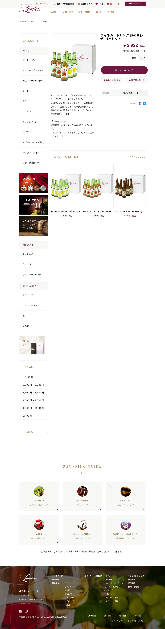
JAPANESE (92, 616)
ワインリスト (70, 587)
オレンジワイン (30, 122)
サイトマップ (116, 621)
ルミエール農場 (111, 587)
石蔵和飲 (109, 579)
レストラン (109, 594)
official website (135, 4)
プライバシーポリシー (137, 621)
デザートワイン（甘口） (34, 142)
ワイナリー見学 (111, 601)
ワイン (67, 583)
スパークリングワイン (114, 583)
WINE (54, 12)
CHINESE (122, 616)
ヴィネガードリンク (32, 274)
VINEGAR (68, 12)
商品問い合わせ (137, 80)
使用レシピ (69, 601)
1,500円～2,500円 (33, 385)
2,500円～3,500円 (33, 392)
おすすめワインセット (33, 70)
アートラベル (29, 60)
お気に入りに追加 (112, 80)
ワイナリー (109, 576)
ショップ (109, 590)
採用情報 (131, 583)
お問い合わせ (133, 587)
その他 (26, 326)
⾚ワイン (27, 101)
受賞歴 (67, 590)
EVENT (110, 12)
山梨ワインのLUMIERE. (36, 617)
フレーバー (28, 264)
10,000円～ (29, 415)
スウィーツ (28, 295)
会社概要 (131, 579)
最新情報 (55, 579)
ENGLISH (107, 616)
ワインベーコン (30, 305)
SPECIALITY (84, 12)
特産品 (67, 605)
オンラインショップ (27, 21)
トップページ (57, 576)
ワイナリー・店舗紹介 (94, 576)
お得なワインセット (32, 153)
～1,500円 (29, 377)
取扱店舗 (68, 594)
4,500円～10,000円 (34, 408)
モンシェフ (28, 254)
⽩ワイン (27, 111)
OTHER (138, 616)
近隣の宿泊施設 (111, 598)
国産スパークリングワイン (35, 80)
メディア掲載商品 (31, 163)
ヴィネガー (69, 598)
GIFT (98, 12)
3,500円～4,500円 (33, 400)
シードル (27, 91)
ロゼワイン (28, 132)
